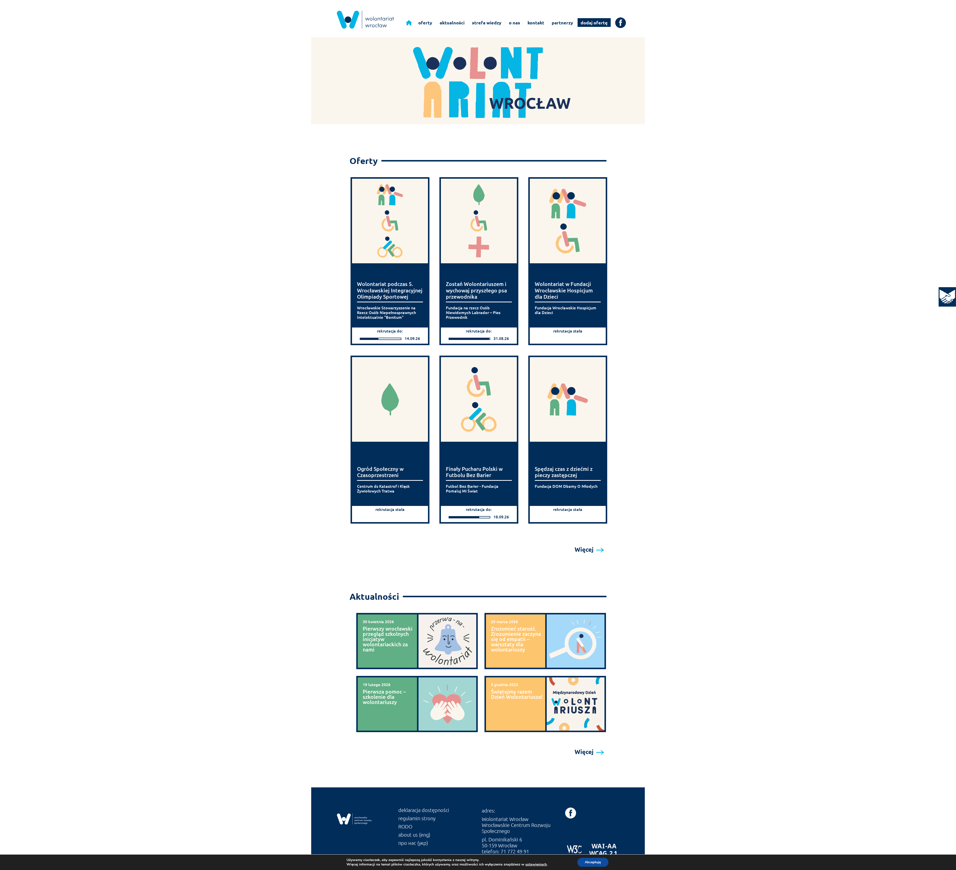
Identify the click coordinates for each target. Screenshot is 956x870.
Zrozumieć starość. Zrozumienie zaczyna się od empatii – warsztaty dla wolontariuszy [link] (516, 639)
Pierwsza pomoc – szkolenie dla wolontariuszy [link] (384, 696)
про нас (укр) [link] (413, 843)
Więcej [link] (585, 549)
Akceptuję (593, 862)
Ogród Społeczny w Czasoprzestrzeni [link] (380, 472)
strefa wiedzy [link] (486, 22)
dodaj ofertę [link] (594, 22)
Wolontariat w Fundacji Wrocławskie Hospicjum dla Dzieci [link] (564, 290)
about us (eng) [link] (414, 835)
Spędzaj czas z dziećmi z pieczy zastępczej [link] (564, 472)
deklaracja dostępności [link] (423, 810)
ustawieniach (536, 864)
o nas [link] (514, 22)
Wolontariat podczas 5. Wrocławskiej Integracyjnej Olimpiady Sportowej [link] (389, 290)
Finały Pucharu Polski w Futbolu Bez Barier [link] (474, 472)
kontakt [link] (536, 22)
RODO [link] (405, 826)
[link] (947, 297)
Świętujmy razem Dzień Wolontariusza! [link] (516, 694)
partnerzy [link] (562, 22)
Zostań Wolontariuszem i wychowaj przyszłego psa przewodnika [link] (476, 290)
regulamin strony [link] (416, 818)
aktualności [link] (452, 22)
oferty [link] (425, 22)
